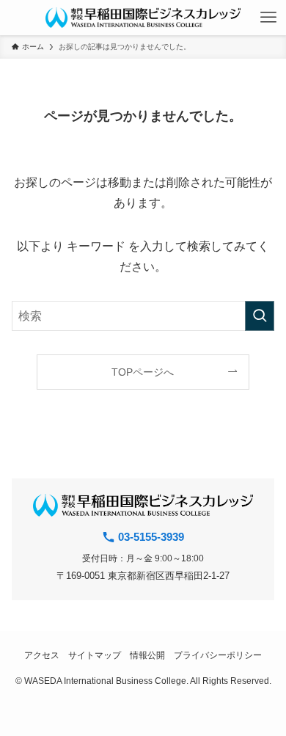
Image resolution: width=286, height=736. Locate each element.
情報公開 (147, 655)
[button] (268, 17)
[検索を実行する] (259, 316)
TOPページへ (142, 372)
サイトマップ (94, 655)
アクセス (41, 655)
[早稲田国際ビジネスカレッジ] (142, 17)
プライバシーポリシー (218, 655)
